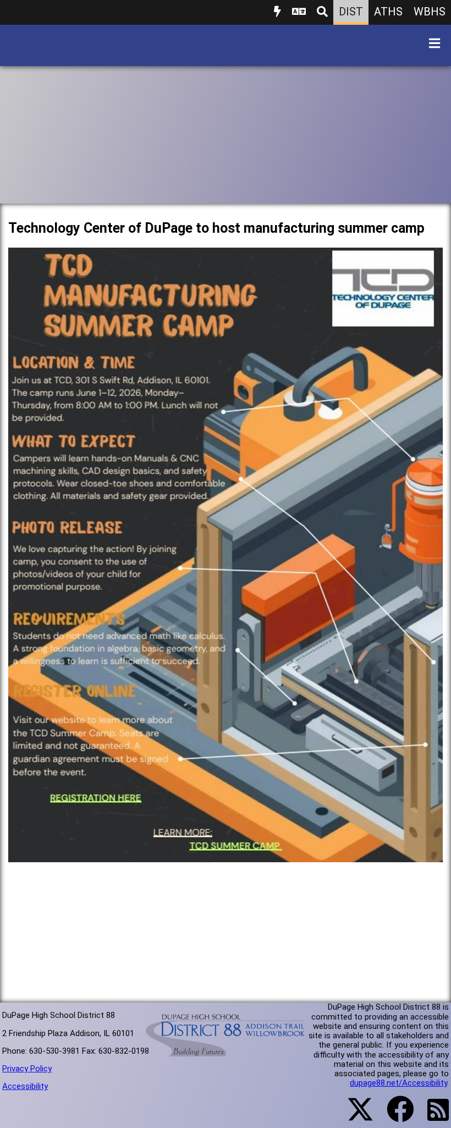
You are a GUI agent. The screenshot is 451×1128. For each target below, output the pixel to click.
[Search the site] (322, 12)
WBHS (430, 11)
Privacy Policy (27, 1069)
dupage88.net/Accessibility (398, 1083)
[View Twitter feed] (354, 1116)
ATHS (388, 11)
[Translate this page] (299, 12)
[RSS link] (432, 1116)
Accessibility (25, 1086)
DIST (351, 11)
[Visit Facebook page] (393, 1116)
